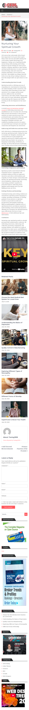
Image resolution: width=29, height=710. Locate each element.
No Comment (12, 52)
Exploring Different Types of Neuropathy (12, 372)
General (4, 52)
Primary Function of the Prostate (22, 449)
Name (4, 483)
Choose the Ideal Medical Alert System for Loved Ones (13, 298)
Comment (5, 465)
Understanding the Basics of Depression (12, 323)
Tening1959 (16, 50)
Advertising (6, 663)
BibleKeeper (5, 213)
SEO (4, 671)
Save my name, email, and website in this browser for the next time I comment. (14, 502)
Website (4, 496)
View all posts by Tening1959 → (12, 440)
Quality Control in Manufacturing (13, 348)
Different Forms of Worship (11, 396)
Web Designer (7, 676)
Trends (5, 673)
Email (4, 489)
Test (3, 551)
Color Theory (7, 666)
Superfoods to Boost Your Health (14, 420)
